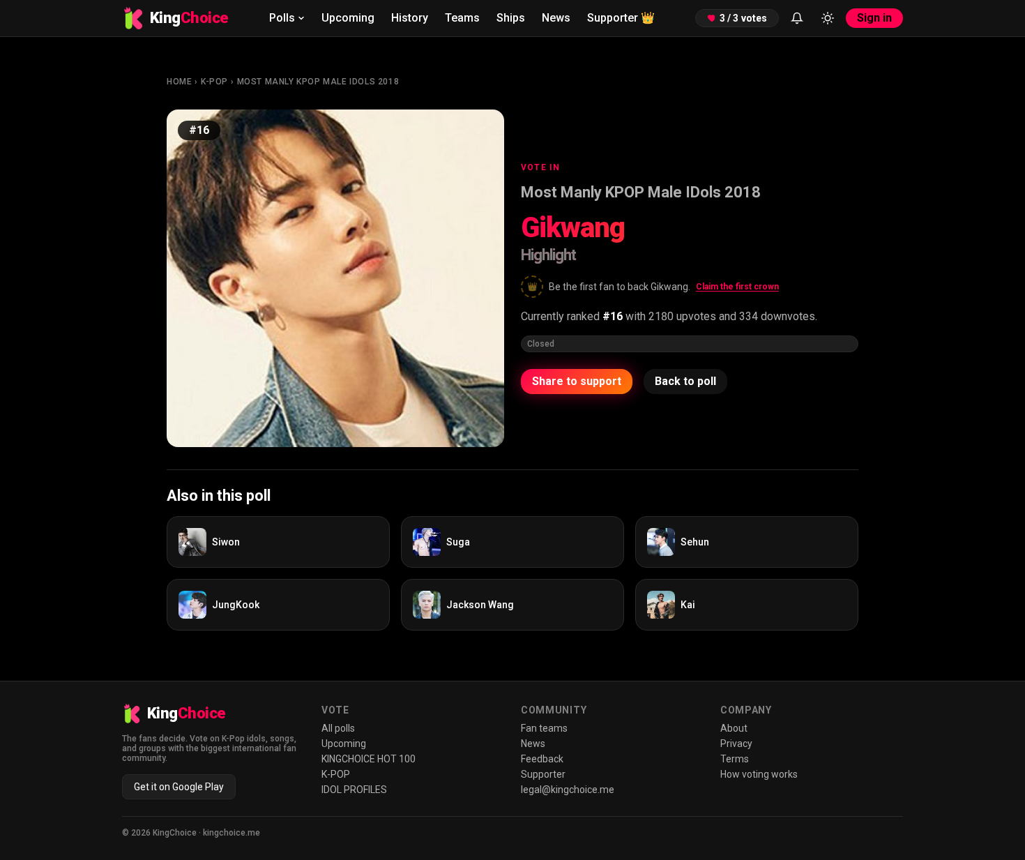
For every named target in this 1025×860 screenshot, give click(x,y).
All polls (338, 728)
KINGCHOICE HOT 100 (368, 758)
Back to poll (685, 381)
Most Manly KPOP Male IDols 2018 (318, 81)
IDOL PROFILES (354, 789)
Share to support (576, 381)
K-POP (214, 81)
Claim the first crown (737, 287)
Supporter (621, 17)
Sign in (874, 17)
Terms (734, 758)
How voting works (759, 774)
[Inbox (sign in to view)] (797, 18)
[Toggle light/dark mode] (827, 18)
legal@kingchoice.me (567, 789)
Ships (510, 17)
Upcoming (347, 17)
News (556, 17)
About (733, 728)
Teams (462, 17)
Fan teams (544, 728)
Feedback (542, 758)
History (409, 17)
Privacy (736, 743)
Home (179, 81)
